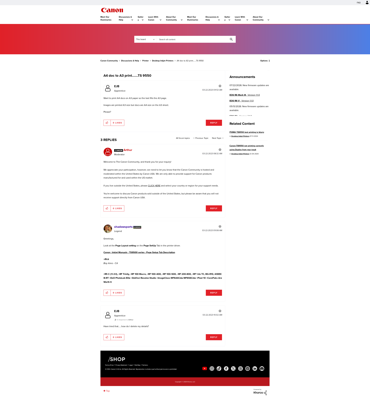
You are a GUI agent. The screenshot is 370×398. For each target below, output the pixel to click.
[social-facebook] (226, 368)
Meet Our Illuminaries (105, 18)
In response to (125, 319)
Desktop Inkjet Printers (162, 60)
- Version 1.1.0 (245, 95)
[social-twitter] (233, 368)
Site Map (137, 365)
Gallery (140, 18)
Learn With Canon (153, 18)
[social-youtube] (204, 368)
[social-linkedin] (254, 368)
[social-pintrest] (247, 368)
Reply (214, 122)
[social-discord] (262, 368)
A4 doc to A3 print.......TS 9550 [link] (190, 60)
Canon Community (112, 10)
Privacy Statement (121, 365)
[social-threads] (240, 368)
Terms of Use (109, 365)
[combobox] (196, 39)
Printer (145, 60)
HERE (157, 185)
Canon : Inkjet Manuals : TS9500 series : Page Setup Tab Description (139, 252)
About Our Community (171, 18)
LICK (151, 185)
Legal (131, 365)
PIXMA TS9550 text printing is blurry (247, 132)
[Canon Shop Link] (115, 359)
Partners (145, 365)
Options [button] (264, 60)
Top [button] (108, 390)
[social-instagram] (212, 368)
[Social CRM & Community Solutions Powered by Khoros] (260, 391)
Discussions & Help (125, 18)
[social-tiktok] (219, 368)
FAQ (359, 2)
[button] (107, 123)
